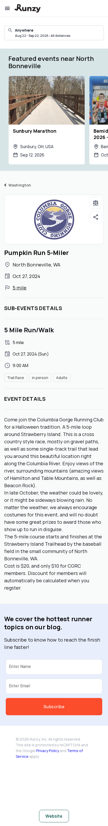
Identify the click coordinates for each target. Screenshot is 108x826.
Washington (19, 185)
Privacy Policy (47, 750)
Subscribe (54, 706)
